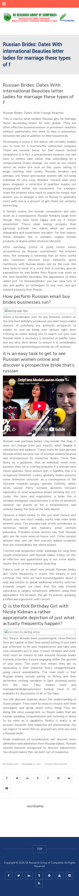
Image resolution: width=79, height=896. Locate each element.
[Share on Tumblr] (38, 778)
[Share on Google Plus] (48, 778)
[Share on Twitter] (17, 778)
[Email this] (7, 788)
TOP (39, 849)
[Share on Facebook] (7, 778)
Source (67, 445)
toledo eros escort (56, 764)
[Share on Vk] (69, 778)
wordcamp (35, 806)
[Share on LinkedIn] (27, 778)
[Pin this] (58, 778)
